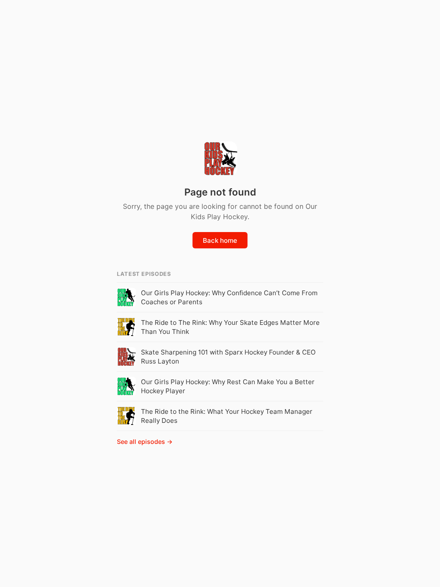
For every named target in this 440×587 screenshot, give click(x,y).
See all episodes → (145, 441)
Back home (220, 240)
